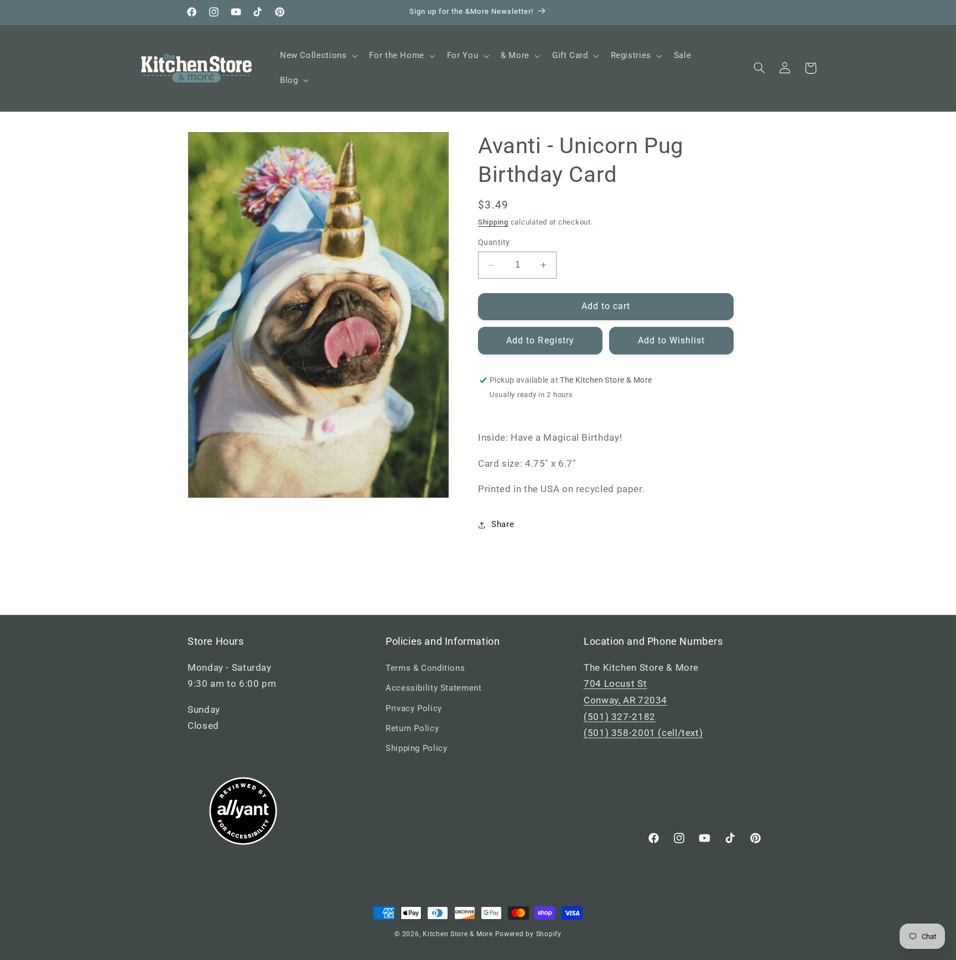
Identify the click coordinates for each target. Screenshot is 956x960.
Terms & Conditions (425, 668)
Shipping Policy (416, 748)
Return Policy (412, 728)
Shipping (493, 222)
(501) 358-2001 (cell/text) (643, 732)
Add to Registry (540, 340)
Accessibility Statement (434, 688)
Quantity (494, 242)
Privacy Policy (414, 708)
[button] (317, 56)
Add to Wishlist (671, 340)
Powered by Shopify (528, 934)
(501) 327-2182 (620, 716)
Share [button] (502, 524)
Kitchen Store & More (458, 934)
